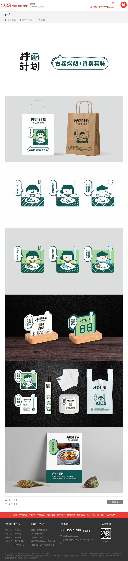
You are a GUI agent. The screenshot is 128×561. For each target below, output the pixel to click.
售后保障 (71, 515)
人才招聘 (111, 515)
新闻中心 (91, 515)
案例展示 (61, 515)
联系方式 (81, 515)
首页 (15, 515)
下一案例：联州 (11, 504)
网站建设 (23, 515)
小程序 (32, 515)
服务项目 (51, 515)
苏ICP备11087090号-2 (115, 554)
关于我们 (101, 515)
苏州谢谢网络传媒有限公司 (98, 554)
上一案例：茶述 (11, 500)
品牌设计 (41, 515)
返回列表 (115, 502)
